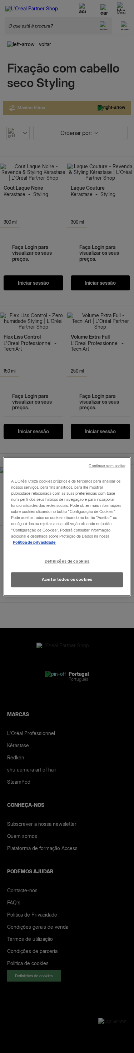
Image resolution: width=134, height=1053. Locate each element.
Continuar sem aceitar (107, 466)
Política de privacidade (34, 542)
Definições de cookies (67, 561)
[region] (66, 526)
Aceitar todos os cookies (67, 579)
